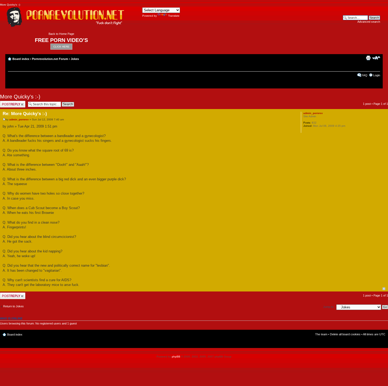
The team (321, 334)
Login (376, 75)
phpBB (176, 356)
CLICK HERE (61, 46)
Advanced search (368, 21)
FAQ (364, 75)
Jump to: (328, 306)
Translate (173, 15)
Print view (368, 57)
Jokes (75, 58)
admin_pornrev (19, 119)
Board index (20, 58)
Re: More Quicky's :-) (25, 113)
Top (383, 288)
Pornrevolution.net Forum (50, 58)
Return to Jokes (13, 306)
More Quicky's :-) (20, 97)
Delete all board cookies (345, 334)
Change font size (376, 57)
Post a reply (7, 102)
